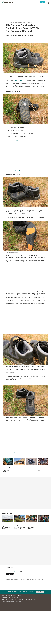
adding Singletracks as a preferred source (32, 454)
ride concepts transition (19, 579)
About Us (8, 597)
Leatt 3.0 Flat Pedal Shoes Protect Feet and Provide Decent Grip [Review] (7, 469)
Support (42, 2)
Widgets (16, 597)
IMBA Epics (19, 599)
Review (31, 22)
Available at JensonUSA (13, 140)
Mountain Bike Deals (31, 599)
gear (24, 579)
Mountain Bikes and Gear (11, 22)
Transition (21, 77)
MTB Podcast (8, 599)
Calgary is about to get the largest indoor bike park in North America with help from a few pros (7, 526)
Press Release (16, 523)
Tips (25, 2)
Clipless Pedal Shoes (27, 22)
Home (6, 22)
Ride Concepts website (18, 80)
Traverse (26, 77)
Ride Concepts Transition (18, 170)
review (9, 579)
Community (29, 2)
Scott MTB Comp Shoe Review (18, 468)
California (28, 523)
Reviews (21, 2)
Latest (37, 2)
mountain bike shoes (39, 579)
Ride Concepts (32, 375)
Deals (34, 2)
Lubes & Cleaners (41, 523)
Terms (17, 601)
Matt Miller (8, 37)
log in (9, 571)
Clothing (16, 22)
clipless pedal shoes (33, 579)
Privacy (20, 601)
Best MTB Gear (24, 599)
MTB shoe (24, 74)
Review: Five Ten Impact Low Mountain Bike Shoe (31, 468)
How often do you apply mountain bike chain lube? (43, 525)
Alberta (3, 523)
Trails (17, 2)
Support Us (12, 597)
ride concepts (13, 579)
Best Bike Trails (14, 599)
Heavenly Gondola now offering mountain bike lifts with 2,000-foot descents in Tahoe (30, 526)
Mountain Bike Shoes (21, 22)
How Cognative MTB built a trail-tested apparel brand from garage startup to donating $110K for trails (19, 527)
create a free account (15, 571)
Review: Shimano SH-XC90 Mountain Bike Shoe (42, 469)
